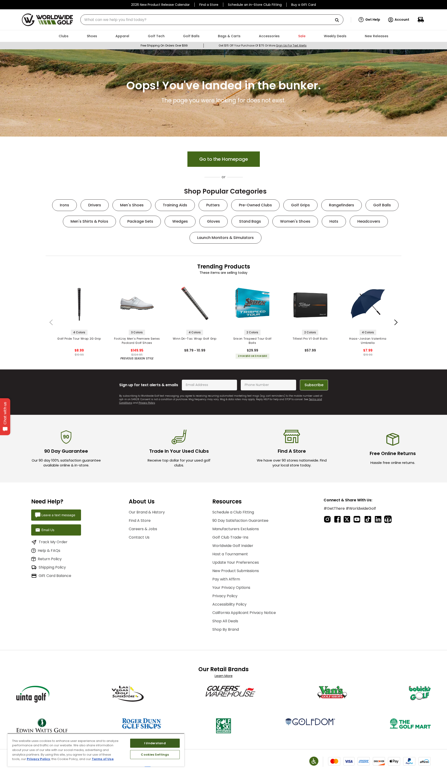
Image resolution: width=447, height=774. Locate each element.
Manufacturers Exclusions (235, 529)
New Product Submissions (235, 570)
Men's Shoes (132, 205)
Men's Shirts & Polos (89, 221)
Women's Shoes (295, 221)
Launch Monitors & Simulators (225, 237)
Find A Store (140, 520)
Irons (64, 205)
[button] (369, 20)
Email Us (47, 530)
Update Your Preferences (235, 562)
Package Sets (140, 221)
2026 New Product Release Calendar (160, 5)
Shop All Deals (225, 621)
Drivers (94, 205)
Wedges (180, 221)
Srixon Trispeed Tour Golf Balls (252, 341)
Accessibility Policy (229, 604)
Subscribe (314, 385)
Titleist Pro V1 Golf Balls (310, 339)
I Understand (155, 743)
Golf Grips (300, 205)
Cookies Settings (155, 754)
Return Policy (50, 559)
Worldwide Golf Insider (232, 545)
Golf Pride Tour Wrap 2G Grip (79, 339)
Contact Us (139, 537)
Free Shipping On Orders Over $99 (164, 45)
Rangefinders (341, 205)
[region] (95, 750)
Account (402, 19)
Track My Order (53, 542)
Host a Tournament (230, 554)
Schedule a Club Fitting (233, 512)
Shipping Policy (52, 567)
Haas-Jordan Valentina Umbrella (367, 341)
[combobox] (211, 19)
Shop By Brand (225, 629)
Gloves (213, 221)
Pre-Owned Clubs (255, 205)
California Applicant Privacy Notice (244, 612)
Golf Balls (382, 205)
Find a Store (208, 5)
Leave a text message (58, 515)
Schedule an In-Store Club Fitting (255, 5)
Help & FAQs (49, 550)
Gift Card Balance (55, 575)
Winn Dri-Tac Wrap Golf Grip (195, 339)
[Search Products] (338, 20)
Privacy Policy (147, 403)
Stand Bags (250, 221)
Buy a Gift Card (303, 5)
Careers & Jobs (143, 529)
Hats (333, 221)
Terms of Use (103, 759)
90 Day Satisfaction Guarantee (240, 520)
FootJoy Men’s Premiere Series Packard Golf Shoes (137, 341)
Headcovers (368, 221)
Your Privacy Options (231, 587)
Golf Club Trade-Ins (230, 537)
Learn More (224, 675)
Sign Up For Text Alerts (291, 45)
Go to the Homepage (223, 159)
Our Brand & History (147, 512)
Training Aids (175, 205)
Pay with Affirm (226, 579)
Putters (213, 205)
